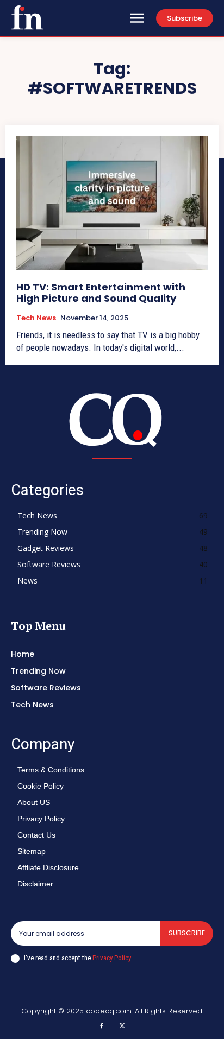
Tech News (36, 318)
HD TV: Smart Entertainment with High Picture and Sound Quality (100, 293)
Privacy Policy (111, 958)
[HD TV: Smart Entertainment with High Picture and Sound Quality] (112, 203)
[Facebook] (102, 1026)
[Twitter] (122, 1026)
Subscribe (187, 932)
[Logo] (27, 17)
